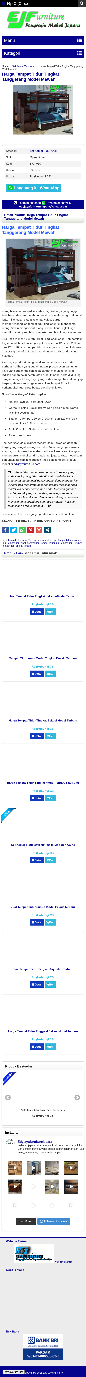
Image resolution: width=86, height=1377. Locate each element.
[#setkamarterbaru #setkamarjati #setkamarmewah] (71, 1205)
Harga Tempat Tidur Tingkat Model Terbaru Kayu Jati (43, 782)
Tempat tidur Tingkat (71, 543)
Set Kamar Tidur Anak (24, 66)
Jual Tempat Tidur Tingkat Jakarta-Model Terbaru (43, 596)
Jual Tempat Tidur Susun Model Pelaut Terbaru (43, 907)
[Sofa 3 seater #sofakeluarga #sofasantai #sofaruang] (52, 1168)
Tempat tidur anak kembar (42, 540)
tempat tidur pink (50, 543)
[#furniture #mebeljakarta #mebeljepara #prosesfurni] (15, 1168)
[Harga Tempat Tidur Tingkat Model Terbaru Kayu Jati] (43, 776)
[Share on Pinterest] (30, 530)
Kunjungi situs (63, 1261)
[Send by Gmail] (39, 530)
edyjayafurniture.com (27, 463)
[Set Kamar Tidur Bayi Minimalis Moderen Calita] (43, 838)
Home (5, 66)
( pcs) (19, 3)
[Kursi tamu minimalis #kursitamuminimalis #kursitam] (71, 1168)
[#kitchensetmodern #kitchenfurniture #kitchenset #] (34, 1187)
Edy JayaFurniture (53, 1372)
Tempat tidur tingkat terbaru (17, 545)
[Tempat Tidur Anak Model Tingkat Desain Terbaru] (43, 652)
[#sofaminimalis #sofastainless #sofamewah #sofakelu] (52, 1187)
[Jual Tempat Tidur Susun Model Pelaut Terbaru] (43, 900)
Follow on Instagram (56, 1221)
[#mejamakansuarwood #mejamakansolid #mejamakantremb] (15, 1187)
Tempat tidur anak (17, 540)
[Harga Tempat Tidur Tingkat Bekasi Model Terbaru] (43, 714)
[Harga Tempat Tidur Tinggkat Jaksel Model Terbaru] (43, 1025)
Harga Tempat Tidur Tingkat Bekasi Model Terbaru (43, 720)
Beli (51, 611)
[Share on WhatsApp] (22, 530)
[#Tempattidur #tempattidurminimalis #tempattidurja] (15, 1205)
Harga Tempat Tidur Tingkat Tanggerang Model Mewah (30, 77)
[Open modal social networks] (47, 530)
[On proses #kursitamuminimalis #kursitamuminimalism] (71, 1187)
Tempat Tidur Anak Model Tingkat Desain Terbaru (43, 658)
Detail (38, 611)
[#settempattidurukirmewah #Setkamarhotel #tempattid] (52, 1205)
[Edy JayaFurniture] (43, 29)
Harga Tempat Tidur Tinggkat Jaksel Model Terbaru (43, 1031)
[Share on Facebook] (5, 530)
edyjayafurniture (14, 1371)
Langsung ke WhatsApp (36, 188)
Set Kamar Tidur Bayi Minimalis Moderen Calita (43, 844)
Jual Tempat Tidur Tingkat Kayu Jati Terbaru (43, 969)
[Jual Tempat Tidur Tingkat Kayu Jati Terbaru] (43, 963)
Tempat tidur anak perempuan (23, 543)
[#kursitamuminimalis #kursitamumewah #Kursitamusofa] (34, 1205)
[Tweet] (13, 530)
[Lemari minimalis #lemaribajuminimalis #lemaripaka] (34, 1168)
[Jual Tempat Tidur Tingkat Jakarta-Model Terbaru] (43, 590)
